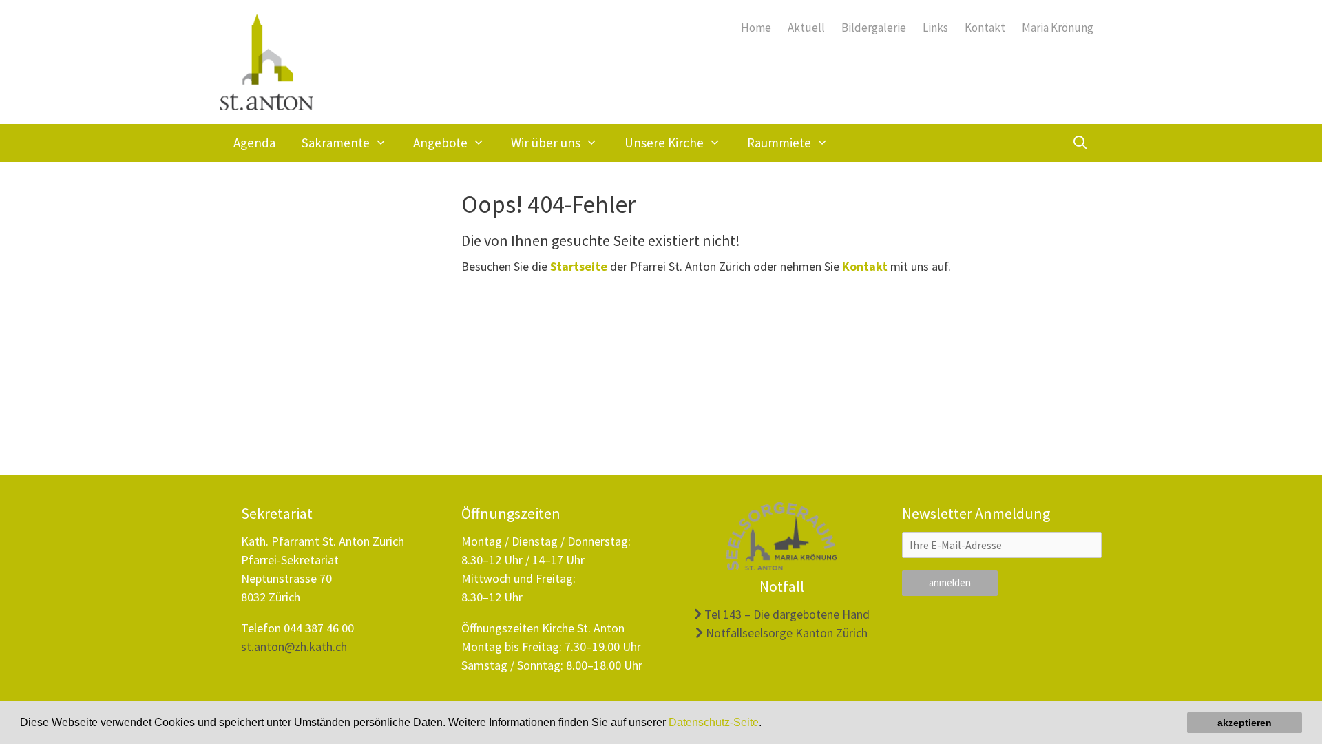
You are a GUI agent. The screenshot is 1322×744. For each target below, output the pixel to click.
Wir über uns (545, 142)
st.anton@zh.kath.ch (294, 646)
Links (935, 27)
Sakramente (336, 142)
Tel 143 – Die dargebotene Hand (786, 614)
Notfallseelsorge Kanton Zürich (785, 633)
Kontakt (985, 27)
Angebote (440, 142)
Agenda (254, 142)
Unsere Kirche (664, 142)
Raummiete (779, 142)
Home (756, 27)
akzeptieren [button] (1244, 722)
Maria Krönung (1057, 27)
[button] (766, 724)
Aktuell (806, 27)
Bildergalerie (873, 27)
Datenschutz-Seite (714, 722)
